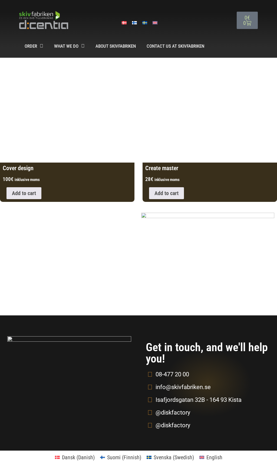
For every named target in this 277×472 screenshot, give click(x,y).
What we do (66, 46)
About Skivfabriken (115, 46)
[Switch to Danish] (124, 22)
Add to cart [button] (24, 193)
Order (31, 46)
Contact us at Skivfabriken (175, 46)
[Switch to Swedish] (145, 22)
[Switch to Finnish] (134, 22)
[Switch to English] (155, 22)
